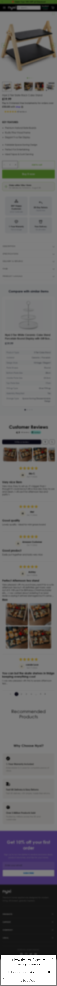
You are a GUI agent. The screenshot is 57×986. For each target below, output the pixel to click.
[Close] (53, 958)
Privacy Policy (30, 981)
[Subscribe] (50, 972)
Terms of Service (47, 979)
